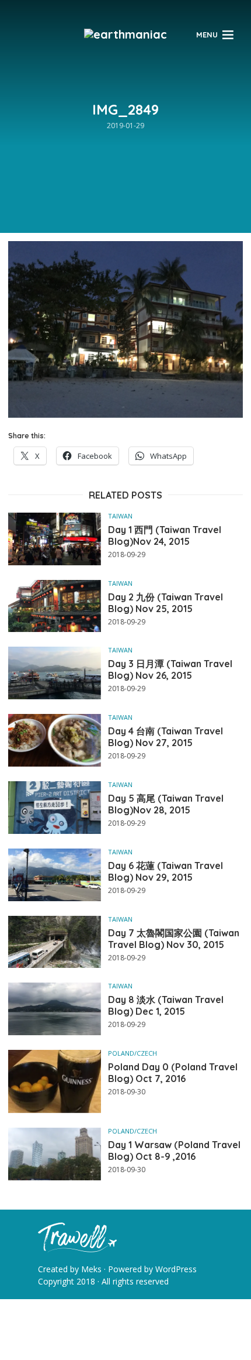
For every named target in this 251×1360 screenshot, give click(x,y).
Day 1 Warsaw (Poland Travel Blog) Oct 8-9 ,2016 (174, 1150)
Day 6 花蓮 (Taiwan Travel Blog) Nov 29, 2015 (165, 871)
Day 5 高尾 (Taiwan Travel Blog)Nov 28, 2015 (166, 804)
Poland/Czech (132, 1053)
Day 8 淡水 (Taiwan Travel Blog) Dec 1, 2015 (166, 1005)
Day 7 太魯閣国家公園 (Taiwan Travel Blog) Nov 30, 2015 (173, 938)
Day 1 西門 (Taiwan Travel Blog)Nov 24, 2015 (164, 535)
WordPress (176, 1269)
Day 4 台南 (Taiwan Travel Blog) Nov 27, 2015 (165, 736)
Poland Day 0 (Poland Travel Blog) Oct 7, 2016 (173, 1072)
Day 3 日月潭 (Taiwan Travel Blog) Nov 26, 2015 (170, 669)
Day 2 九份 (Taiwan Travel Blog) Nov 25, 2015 (165, 602)
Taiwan (120, 515)
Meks (91, 1269)
